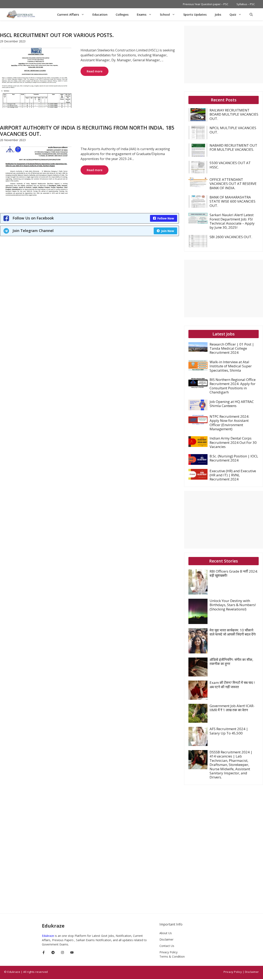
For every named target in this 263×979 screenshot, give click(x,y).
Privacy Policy (168, 952)
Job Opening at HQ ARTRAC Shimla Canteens (232, 403)
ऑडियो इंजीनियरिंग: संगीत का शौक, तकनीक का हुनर (231, 661)
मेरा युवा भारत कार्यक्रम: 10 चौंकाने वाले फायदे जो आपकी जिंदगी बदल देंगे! (233, 632)
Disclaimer (166, 939)
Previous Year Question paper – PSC (205, 4)
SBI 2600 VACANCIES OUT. (231, 236)
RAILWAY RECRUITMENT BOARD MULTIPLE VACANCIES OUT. (234, 114)
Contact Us (166, 946)
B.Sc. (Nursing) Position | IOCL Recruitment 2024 (234, 458)
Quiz (233, 14)
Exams (141, 14)
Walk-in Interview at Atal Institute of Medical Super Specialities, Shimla (231, 366)
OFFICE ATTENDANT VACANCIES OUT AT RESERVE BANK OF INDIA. (233, 183)
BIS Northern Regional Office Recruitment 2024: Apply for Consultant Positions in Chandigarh (233, 385)
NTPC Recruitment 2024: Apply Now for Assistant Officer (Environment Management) (229, 422)
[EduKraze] (21, 14)
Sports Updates (195, 14)
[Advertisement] (223, 54)
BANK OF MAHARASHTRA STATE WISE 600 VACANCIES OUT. (232, 201)
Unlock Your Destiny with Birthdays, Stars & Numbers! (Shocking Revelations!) (233, 604)
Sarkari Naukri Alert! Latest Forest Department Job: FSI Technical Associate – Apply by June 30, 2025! (232, 221)
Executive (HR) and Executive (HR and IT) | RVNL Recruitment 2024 (233, 475)
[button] (251, 14)
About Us (165, 933)
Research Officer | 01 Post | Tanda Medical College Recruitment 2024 (232, 348)
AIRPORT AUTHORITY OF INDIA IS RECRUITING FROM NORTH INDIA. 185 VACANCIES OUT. (87, 130)
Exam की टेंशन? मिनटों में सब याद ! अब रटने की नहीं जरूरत (232, 684)
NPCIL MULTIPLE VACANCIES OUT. (233, 129)
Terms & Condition (172, 956)
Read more (94, 71)
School (165, 14)
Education (99, 14)
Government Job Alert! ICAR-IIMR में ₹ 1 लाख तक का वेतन (232, 707)
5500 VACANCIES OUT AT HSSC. (230, 164)
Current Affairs (68, 14)
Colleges (122, 14)
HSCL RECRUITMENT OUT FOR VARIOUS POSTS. (57, 34)
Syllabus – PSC (245, 4)
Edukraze (48, 936)
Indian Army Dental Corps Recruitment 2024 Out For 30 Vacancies (233, 442)
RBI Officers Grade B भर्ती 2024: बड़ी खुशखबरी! (234, 573)
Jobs (218, 14)
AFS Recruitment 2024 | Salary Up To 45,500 (229, 730)
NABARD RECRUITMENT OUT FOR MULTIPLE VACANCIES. (233, 147)
